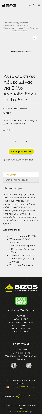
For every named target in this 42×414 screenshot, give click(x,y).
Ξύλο (12, 25)
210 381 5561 (21, 350)
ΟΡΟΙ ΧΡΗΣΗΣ (21, 319)
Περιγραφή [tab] (11, 174)
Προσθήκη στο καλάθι (21, 151)
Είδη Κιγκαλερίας (10, 23)
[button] (29, 4)
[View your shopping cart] (33, 5)
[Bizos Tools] (9, 5)
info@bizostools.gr (21, 353)
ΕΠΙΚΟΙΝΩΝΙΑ (21, 331)
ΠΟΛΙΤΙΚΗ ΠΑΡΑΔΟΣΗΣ (21, 325)
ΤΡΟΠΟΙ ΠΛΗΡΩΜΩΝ (21, 328)
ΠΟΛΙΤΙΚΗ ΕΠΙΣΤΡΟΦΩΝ (21, 322)
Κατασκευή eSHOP (18, 387)
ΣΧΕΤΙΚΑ (21, 316)
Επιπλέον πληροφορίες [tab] (16, 180)
